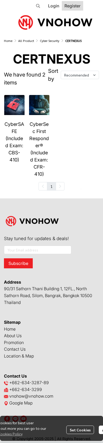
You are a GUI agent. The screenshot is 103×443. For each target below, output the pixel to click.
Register (72, 5)
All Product (26, 41)
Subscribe (18, 263)
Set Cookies (80, 429)
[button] (38, 5)
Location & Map (19, 356)
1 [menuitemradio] (51, 186)
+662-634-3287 (25, 382)
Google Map (20, 403)
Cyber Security (49, 41)
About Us (13, 335)
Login (53, 5)
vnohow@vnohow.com (31, 396)
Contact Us (15, 349)
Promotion (14, 342)
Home (8, 41)
